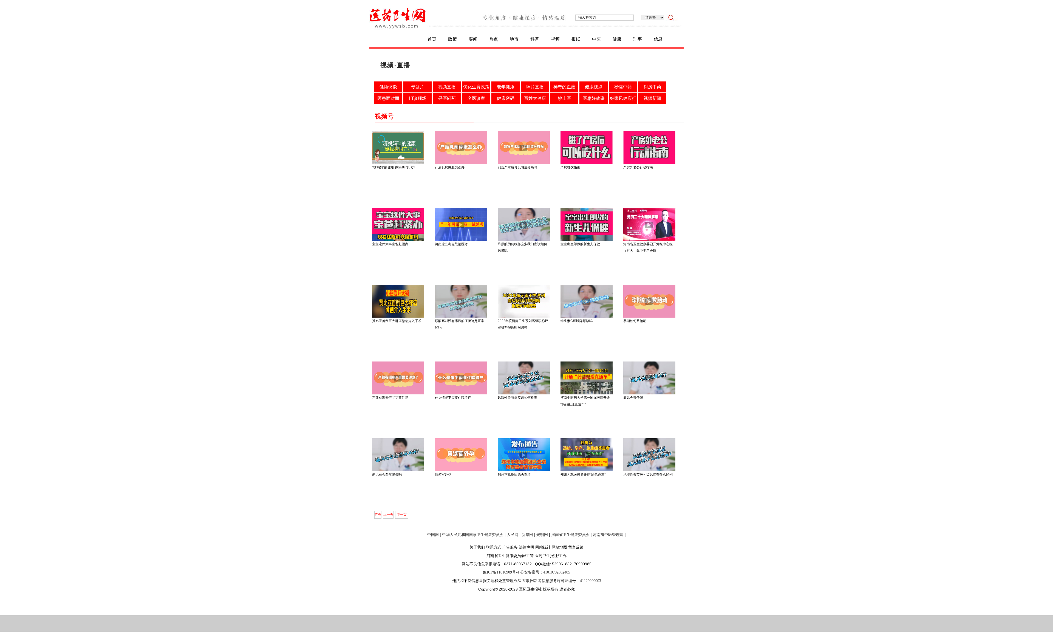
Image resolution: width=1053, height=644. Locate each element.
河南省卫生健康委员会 (570, 535)
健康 (617, 39)
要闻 (473, 39)
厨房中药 (652, 86)
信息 (658, 39)
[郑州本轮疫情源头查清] (524, 470)
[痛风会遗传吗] (649, 393)
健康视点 (593, 86)
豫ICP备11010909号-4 (501, 572)
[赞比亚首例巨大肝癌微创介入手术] (398, 316)
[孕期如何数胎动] (649, 316)
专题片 (417, 86)
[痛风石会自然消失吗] (398, 470)
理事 (637, 39)
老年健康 (505, 86)
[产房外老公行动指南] (649, 163)
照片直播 (535, 86)
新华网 (527, 535)
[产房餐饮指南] (587, 163)
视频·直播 (395, 65)
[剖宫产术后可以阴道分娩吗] (524, 163)
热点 (493, 39)
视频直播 (447, 86)
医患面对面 (388, 98)
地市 (514, 39)
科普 (534, 39)
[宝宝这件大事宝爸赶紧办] (398, 240)
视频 (555, 39)
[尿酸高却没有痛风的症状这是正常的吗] (461, 316)
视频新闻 (652, 98)
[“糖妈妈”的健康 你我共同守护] (398, 163)
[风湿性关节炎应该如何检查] (524, 393)
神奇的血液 (564, 86)
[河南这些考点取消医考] (461, 240)
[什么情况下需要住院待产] (461, 393)
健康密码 (505, 98)
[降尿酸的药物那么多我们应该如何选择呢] (524, 240)
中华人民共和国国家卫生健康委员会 (472, 535)
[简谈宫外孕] (461, 470)
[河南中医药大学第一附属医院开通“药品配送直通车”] (587, 393)
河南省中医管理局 (608, 535)
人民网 (512, 535)
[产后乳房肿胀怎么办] (461, 163)
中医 (596, 39)
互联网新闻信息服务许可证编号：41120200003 (561, 581)
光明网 (542, 535)
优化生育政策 (476, 86)
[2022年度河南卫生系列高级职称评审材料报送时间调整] (524, 316)
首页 (432, 39)
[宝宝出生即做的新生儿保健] (587, 240)
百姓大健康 (535, 98)
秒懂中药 (623, 86)
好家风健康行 (623, 98)
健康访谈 (388, 86)
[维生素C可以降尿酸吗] (587, 316)
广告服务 (510, 547)
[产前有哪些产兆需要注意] (398, 393)
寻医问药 (447, 98)
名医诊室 (476, 98)
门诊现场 (417, 98)
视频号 (384, 116)
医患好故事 (594, 98)
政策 (452, 39)
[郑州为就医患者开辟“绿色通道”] (587, 470)
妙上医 (564, 98)
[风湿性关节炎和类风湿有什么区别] (649, 470)
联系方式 (493, 547)
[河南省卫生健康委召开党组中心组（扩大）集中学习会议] (649, 240)
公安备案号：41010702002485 (545, 572)
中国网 (433, 535)
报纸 (575, 39)
